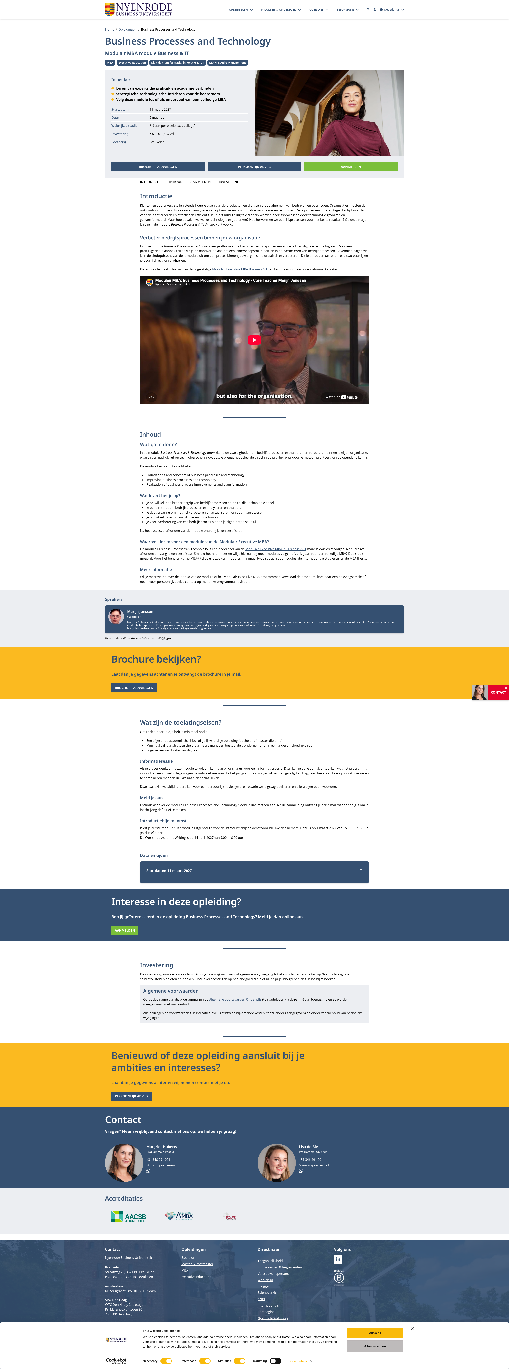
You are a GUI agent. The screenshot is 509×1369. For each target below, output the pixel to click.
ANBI (261, 1299)
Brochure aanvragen (158, 167)
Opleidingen (238, 9)
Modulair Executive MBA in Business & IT (275, 549)
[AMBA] (178, 1216)
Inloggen (264, 1286)
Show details (298, 1361)
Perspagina (266, 1312)
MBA (111, 63)
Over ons (316, 9)
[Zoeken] (368, 9)
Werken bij (266, 1280)
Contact (498, 692)
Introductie (150, 182)
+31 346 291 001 (158, 1159)
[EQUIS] (229, 1216)
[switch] (205, 1361)
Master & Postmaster (197, 1264)
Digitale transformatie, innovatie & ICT (177, 63)
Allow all (375, 1333)
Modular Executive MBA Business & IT (240, 269)
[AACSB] (128, 1216)
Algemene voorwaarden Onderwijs (235, 999)
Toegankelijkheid (270, 1261)
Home (109, 29)
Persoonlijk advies (254, 167)
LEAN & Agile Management (227, 63)
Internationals (268, 1305)
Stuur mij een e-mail (161, 1165)
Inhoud (176, 182)
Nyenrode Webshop (273, 1318)
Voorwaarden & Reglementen (280, 1267)
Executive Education (132, 63)
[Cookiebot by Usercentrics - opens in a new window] (116, 1361)
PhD (184, 1283)
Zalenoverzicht (269, 1292)
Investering (229, 182)
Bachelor (188, 1257)
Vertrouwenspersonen (275, 1273)
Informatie (345, 9)
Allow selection (375, 1346)
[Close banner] (412, 1328)
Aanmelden (351, 167)
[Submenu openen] (251, 9)
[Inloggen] (375, 9)
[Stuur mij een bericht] (198, 1170)
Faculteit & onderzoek (278, 9)
